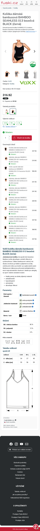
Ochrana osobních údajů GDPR (20, 469)
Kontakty (20, 511)
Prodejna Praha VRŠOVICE (20, 517)
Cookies (20, 472)
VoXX (10, 81)
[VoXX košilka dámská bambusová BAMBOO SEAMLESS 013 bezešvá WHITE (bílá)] (6, 111)
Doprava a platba (20, 466)
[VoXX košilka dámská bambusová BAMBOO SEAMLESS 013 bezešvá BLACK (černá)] (13, 112)
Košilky (12, 84)
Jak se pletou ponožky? (20, 494)
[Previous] (6, 51)
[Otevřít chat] (36, 527)
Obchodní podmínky (20, 463)
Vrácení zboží (20, 478)
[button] (26, 2)
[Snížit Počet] (9, 139)
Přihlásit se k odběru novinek (21, 450)
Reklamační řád (20, 475)
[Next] (34, 51)
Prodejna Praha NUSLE (20, 514)
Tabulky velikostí (20, 491)
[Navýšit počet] (9, 136)
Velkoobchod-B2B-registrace (20, 498)
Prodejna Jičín (20, 520)
